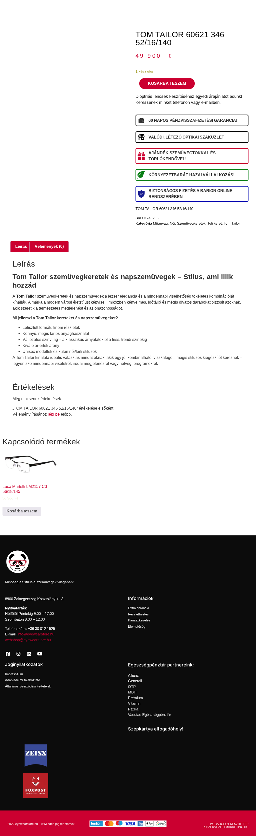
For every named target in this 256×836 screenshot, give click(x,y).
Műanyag (160, 223)
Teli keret (215, 223)
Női (172, 223)
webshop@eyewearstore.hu (28, 640)
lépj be (54, 414)
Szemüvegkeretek (191, 223)
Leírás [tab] (21, 246)
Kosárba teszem (167, 83)
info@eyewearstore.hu (36, 634)
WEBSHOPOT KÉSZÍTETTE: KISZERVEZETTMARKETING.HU (226, 825)
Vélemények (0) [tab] (49, 246)
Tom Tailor (232, 223)
